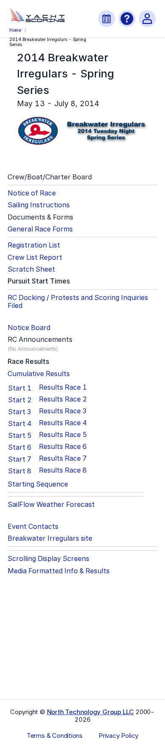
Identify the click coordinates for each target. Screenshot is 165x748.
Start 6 (19, 447)
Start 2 (20, 400)
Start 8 (19, 471)
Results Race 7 (63, 458)
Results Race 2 (63, 399)
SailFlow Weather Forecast (51, 504)
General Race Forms (40, 229)
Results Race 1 (63, 387)
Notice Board (29, 328)
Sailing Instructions (39, 205)
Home (15, 30)
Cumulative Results (39, 374)
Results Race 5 (63, 435)
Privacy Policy (118, 736)
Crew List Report (35, 257)
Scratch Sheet (31, 269)
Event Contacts (33, 526)
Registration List (34, 245)
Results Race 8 (63, 470)
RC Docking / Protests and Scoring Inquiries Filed (78, 302)
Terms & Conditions (54, 736)
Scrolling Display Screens (48, 559)
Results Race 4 (63, 423)
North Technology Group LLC (90, 712)
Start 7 (19, 459)
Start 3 (19, 411)
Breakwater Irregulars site (50, 538)
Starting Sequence (38, 484)
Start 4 (19, 423)
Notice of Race (32, 193)
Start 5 (20, 435)
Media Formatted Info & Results (59, 571)
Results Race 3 (62, 411)
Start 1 (19, 388)
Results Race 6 (63, 447)
